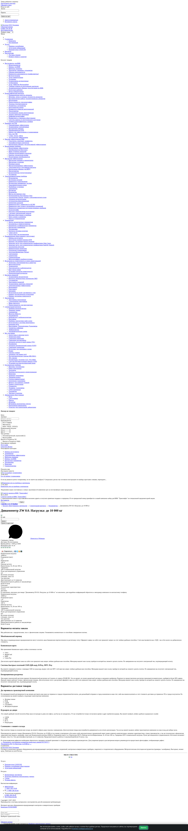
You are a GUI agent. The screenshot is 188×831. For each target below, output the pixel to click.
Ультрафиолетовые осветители (19, 143)
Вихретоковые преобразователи (19, 157)
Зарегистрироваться (11, 20)
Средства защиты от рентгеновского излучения (24, 120)
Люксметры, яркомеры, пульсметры (21, 70)
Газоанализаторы (14, 257)
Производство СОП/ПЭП (17, 49)
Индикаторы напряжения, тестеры (20, 183)
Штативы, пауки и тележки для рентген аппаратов (25, 97)
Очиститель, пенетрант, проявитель (21, 141)
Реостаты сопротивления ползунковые (21, 211)
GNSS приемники (15, 389)
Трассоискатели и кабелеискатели (20, 268)
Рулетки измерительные (17, 379)
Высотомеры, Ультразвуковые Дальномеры (23, 326)
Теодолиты (12, 370)
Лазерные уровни (14, 310)
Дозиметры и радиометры (17, 106)
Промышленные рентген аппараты (20, 95)
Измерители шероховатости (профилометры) (24, 74)
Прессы (11, 400)
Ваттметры (12, 190)
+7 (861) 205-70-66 (11, 788)
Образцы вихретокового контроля (20, 153)
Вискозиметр (13, 287)
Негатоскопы (13, 100)
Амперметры (13, 188)
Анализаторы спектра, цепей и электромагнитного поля (27, 197)
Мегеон (6, 424)
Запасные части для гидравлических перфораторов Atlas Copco (30, 243)
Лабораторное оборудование (14, 395)
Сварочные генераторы (16, 347)
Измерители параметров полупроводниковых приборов (27, 208)
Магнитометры (14, 171)
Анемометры (13, 312)
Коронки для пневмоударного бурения (21, 241)
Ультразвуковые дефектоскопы (19, 125)
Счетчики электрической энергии (20, 213)
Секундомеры (13, 398)
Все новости (5, 500)
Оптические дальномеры (17, 381)
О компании (9, 39)
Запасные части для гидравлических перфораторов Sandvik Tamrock (31, 245)
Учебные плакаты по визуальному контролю (24, 86)
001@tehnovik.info (7, 30)
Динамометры (13, 315)
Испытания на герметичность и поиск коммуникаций (23, 261)
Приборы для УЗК (11, 123)
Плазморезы (13, 344)
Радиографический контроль (14, 93)
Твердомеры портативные (17, 300)
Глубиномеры (13, 83)
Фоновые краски (14, 164)
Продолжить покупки (8, 3)
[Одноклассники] (19, 551)
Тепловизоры (13, 229)
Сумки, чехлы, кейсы (16, 135)
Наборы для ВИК (14, 67)
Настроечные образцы (16, 128)
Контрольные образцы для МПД (19, 169)
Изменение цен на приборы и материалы (14, 486)
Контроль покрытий (11, 275)
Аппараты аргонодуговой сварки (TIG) (22, 342)
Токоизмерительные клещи (18, 185)
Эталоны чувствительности (18, 104)
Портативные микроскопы (17, 405)
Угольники (12, 79)
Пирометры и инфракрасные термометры (22, 225)
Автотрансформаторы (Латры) (19, 252)
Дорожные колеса (14, 377)
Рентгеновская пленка (16, 107)
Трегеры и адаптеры (15, 393)
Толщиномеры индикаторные (18, 81)
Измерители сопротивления (18, 181)
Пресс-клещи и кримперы (17, 217)
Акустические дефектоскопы (18, 137)
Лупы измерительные (16, 77)
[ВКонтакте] (15, 551)
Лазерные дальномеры (16, 375)
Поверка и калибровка (16, 46)
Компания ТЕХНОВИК (9, 807)
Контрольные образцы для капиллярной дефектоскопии (27, 144)
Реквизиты (12, 41)
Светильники (13, 254)
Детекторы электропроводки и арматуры (22, 262)
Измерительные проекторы (18, 248)
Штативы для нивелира (16, 367)
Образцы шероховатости (17, 72)
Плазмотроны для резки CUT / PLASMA (22, 359)
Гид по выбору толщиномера (10, 476)
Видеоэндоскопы (14, 76)
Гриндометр (13, 289)
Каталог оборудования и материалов (15, 506)
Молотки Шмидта (15, 314)
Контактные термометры (17, 227)
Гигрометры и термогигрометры (19, 224)
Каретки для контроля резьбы (18, 155)
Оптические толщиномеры (18, 250)
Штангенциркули (14, 65)
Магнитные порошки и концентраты (21, 160)
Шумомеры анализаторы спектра (20, 404)
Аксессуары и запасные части (19, 335)
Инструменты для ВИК (12, 63)
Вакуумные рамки (15, 270)
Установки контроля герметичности (21, 271)
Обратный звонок (7, 27)
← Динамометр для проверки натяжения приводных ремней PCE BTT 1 (25, 742)
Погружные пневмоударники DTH (20, 240)
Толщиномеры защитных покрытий (21, 284)
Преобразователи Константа (18, 150)
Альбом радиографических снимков (21, 121)
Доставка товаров (14, 55)
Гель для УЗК (13, 134)
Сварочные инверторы (16, 338)
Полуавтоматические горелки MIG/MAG (22, 356)
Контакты (8, 51)
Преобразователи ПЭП (16, 130)
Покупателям (9, 53)
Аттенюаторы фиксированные (19, 201)
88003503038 (9, 786)
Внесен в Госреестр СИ (11, 441)
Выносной (7, 437)
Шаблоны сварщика (15, 68)
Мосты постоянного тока (17, 194)
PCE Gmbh (7, 422)
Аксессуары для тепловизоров (19, 234)
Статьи (7, 778)
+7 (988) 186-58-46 (12, 790)
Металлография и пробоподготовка (20, 259)
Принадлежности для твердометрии (21, 305)
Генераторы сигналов (16, 203)
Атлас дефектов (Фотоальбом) (19, 84)
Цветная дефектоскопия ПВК (14, 139)
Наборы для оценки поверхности (20, 296)
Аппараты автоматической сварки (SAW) (22, 345)
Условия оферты (10, 780)
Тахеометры (13, 391)
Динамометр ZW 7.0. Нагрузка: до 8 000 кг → (16, 744)
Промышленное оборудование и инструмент (20, 236)
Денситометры (14, 111)
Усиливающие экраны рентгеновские (21, 113)
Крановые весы (14, 324)
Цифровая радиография (16, 116)
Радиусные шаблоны (16, 90)
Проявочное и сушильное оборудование (22, 118)
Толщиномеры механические (18, 277)
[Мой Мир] (21, 551)
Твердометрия (9, 298)
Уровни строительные (16, 384)
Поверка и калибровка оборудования (17, 766)
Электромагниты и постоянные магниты (22, 167)
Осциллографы (14, 210)
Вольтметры (13, 192)
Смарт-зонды (13, 232)
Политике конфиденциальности (82, 828)
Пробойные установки (16, 187)
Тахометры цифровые (16, 328)
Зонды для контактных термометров (21, 222)
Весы (10, 397)
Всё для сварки (10, 333)
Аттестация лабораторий (17, 48)
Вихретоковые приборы (13, 146)
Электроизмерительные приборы (16, 176)
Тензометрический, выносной (14, 436)
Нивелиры (12, 374)
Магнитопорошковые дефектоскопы (21, 165)
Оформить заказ (6, 5)
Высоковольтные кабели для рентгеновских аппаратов (27, 98)
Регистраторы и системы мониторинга (22, 322)
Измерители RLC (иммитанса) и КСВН (22, 204)
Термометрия (9, 220)
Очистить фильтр (6, 446)
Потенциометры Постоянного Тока (20, 195)
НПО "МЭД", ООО (10, 426)
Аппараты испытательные (17, 199)
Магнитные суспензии (16, 162)
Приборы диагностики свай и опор (20, 321)
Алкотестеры (13, 255)
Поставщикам (13, 42)
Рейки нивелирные (15, 368)
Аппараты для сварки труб (18, 354)
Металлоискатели (14, 264)
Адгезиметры (13, 280)
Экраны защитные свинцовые (19, 114)
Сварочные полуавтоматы (17, 340)
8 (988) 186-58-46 (10, 795)
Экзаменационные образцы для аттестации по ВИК (26, 88)
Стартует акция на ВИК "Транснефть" (13, 496)
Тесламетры (13, 174)
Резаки (11, 351)
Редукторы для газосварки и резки (20, 349)
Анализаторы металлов (16, 247)
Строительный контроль (13, 307)
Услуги (7, 44)
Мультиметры (13, 178)
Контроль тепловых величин (18, 231)
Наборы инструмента (16, 238)
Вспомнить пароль (11, 22)
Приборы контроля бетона (17, 308)
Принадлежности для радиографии (20, 102)
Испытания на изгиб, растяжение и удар (22, 292)
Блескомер (12, 291)
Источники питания (15, 180)
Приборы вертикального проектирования (23, 372)
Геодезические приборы (13, 365)
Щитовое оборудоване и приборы (20, 215)
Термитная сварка (15, 337)
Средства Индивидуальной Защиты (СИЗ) (23, 361)
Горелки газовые (14, 352)
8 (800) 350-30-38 (6, 28)
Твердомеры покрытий (16, 282)
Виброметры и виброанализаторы (20, 317)
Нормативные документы (13, 775)
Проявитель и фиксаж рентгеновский (21, 109)
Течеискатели (13, 266)
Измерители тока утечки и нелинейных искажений (26, 206)
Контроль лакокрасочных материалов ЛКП (23, 278)
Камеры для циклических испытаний (21, 294)
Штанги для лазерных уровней (19, 382)
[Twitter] (17, 551)
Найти (22, 502)
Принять (143, 827)
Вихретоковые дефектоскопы (18, 148)
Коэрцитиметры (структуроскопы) (20, 173)
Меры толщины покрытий (17, 151)
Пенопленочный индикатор (18, 273)
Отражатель (13, 386)
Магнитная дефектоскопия (14, 158)
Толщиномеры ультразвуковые (19, 127)
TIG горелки (13, 358)
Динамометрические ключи (18, 331)
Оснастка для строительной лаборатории (22, 407)
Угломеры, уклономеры (16, 388)
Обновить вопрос (7, 822)
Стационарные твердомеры (18, 301)
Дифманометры (14, 329)
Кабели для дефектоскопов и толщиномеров (23, 132)
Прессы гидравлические (17, 218)
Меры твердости (14, 303)
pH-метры (12, 402)
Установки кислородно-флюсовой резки (22, 363)
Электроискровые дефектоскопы (20, 285)
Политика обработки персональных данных (19, 776)
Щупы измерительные (16, 91)
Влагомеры (12, 319)
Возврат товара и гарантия (17, 57)
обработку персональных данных (39, 824)
